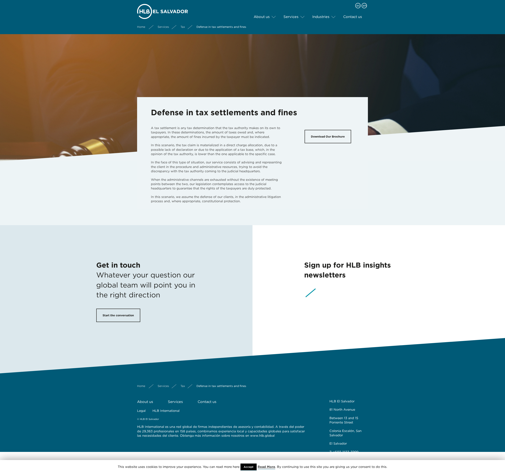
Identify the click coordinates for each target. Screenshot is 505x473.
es (358, 5)
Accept (248, 466)
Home (141, 26)
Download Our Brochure (328, 136)
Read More (266, 467)
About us (262, 17)
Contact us (352, 17)
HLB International (166, 411)
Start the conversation (118, 315)
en (364, 5)
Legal (141, 411)
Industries (320, 17)
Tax (182, 26)
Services (290, 17)
